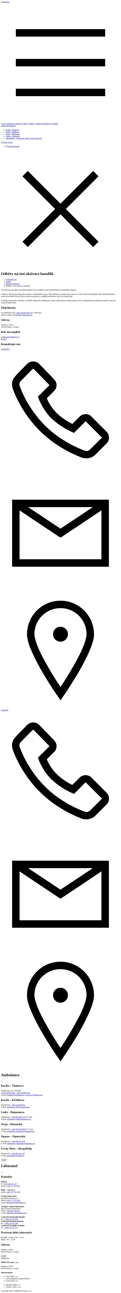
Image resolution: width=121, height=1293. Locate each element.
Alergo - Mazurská (13, 136)
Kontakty (54, 124)
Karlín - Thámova (12, 130)
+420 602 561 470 (18, 1141)
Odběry (25, 124)
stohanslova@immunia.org (16, 1213)
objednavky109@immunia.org (18, 1107)
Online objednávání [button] (8, 126)
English (16, 146)
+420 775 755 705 (13, 1192)
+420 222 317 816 (11, 1219)
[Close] (2, 1081)
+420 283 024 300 (18, 1129)
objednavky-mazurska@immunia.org (21, 1131)
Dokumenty (46, 124)
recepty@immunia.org (34, 1095)
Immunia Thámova (13, 284)
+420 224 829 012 (23, 1093)
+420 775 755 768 (13, 1200)
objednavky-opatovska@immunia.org (21, 1144)
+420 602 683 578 (18, 1117)
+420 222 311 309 (11, 1223)
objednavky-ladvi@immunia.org (19, 1119)
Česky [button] (10, 142)
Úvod (3, 124)
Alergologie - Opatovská (24, 138)
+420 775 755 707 (13, 1186)
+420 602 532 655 (13, 1211)
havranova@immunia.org (16, 1203)
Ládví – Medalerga (13, 134)
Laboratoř (18, 124)
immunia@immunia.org (23, 315)
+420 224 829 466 (23, 313)
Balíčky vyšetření (35, 124)
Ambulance (10, 124)
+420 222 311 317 (10, 1184)
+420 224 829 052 (18, 1105)
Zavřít (4, 1160)
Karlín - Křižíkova (12, 132)
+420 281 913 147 (18, 1154)
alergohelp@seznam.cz (15, 1156)
